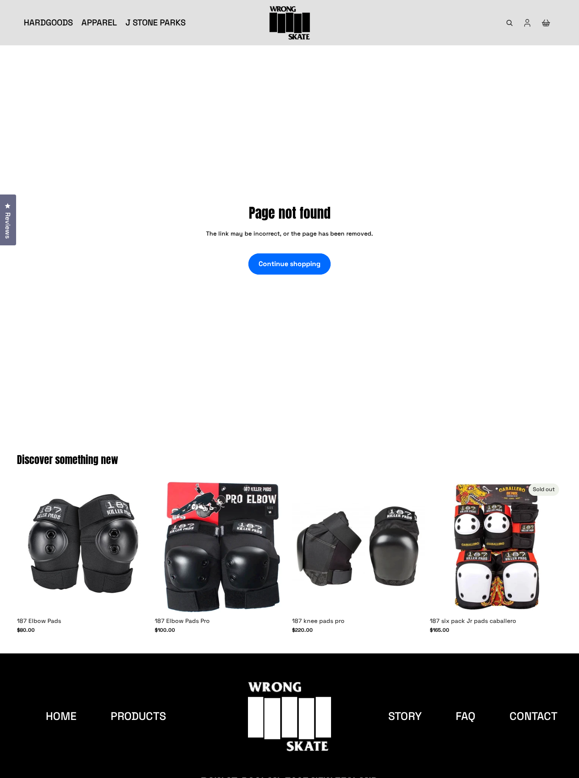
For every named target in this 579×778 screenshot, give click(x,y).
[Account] (527, 23)
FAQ (466, 716)
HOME (61, 716)
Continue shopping (289, 263)
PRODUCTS (138, 716)
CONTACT (533, 716)
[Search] (509, 23)
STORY (405, 716)
